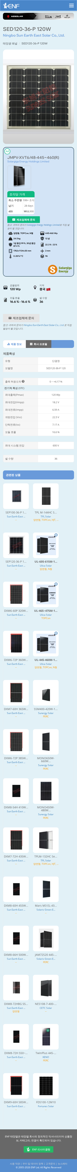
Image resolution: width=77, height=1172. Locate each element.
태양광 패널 (10, 43)
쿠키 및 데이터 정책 (33, 1163)
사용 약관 (15, 1163)
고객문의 (50, 1163)
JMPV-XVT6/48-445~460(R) (33, 157)
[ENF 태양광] (11, 7)
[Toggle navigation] (71, 3)
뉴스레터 (62, 1163)
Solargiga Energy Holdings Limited (28, 161)
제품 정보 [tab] (16, 344)
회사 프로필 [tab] (40, 344)
